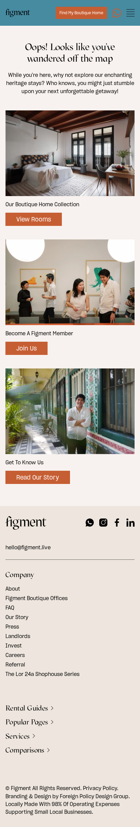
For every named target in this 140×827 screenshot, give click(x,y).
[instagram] (103, 523)
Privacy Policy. (100, 788)
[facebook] (117, 523)
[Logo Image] (17, 13)
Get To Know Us (24, 462)
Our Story (16, 617)
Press (12, 626)
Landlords (17, 636)
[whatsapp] (90, 523)
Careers (15, 655)
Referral (15, 664)
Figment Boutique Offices (36, 598)
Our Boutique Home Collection (42, 204)
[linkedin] (130, 523)
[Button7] (130, 13)
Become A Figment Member (39, 333)
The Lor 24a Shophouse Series (42, 674)
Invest (13, 645)
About (12, 588)
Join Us (26, 348)
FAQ (9, 607)
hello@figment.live (28, 547)
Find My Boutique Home (81, 12)
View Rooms (33, 219)
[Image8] (116, 13)
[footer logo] (25, 524)
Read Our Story (37, 477)
